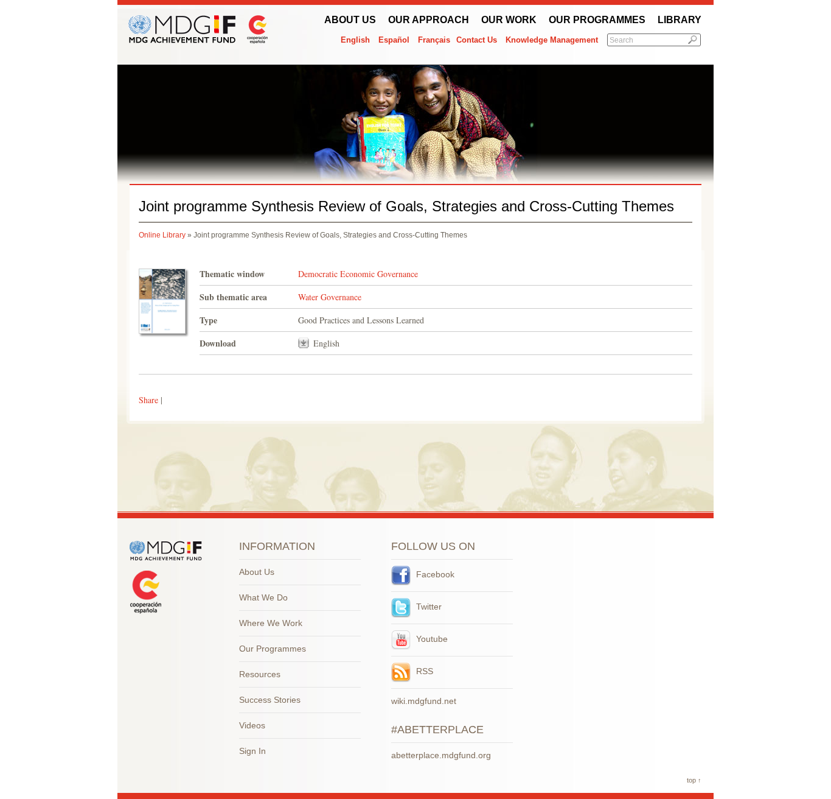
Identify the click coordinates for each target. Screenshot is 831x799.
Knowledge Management (552, 39)
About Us (350, 20)
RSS (423, 671)
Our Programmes (597, 20)
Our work (509, 20)
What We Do (263, 597)
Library (679, 20)
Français (434, 39)
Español (393, 39)
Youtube (431, 639)
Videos (252, 725)
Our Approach (428, 20)
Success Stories (270, 700)
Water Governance (329, 297)
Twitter (428, 606)
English (355, 39)
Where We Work (270, 623)
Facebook (434, 574)
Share (148, 400)
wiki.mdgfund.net (423, 701)
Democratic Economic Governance (358, 274)
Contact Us (476, 39)
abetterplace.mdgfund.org (441, 755)
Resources (259, 674)
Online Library (162, 235)
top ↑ (694, 780)
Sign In (252, 751)
